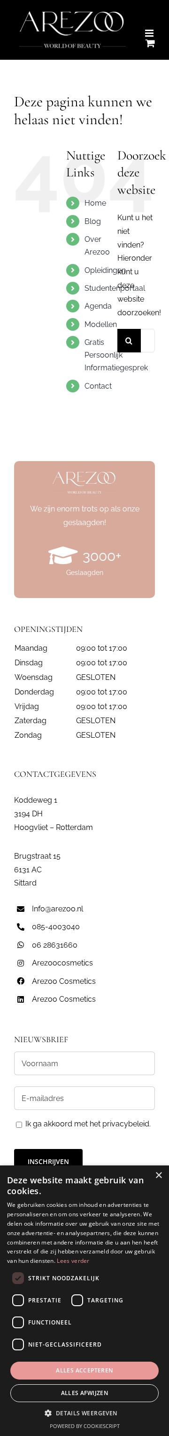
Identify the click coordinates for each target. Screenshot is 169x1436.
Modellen (100, 324)
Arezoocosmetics (62, 962)
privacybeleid (125, 1123)
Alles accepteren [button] (84, 1370)
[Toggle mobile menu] (150, 33)
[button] (84, 1413)
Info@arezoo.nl (57, 908)
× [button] (158, 1175)
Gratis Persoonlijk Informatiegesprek (116, 355)
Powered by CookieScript (85, 1425)
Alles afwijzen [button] (84, 1393)
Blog (92, 221)
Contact (98, 386)
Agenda (98, 306)
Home (95, 203)
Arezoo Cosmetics (64, 981)
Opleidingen (105, 270)
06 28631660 (54, 945)
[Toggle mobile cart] (150, 43)
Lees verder (73, 1261)
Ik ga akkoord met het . (88, 1123)
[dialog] (84, 1300)
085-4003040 (56, 926)
